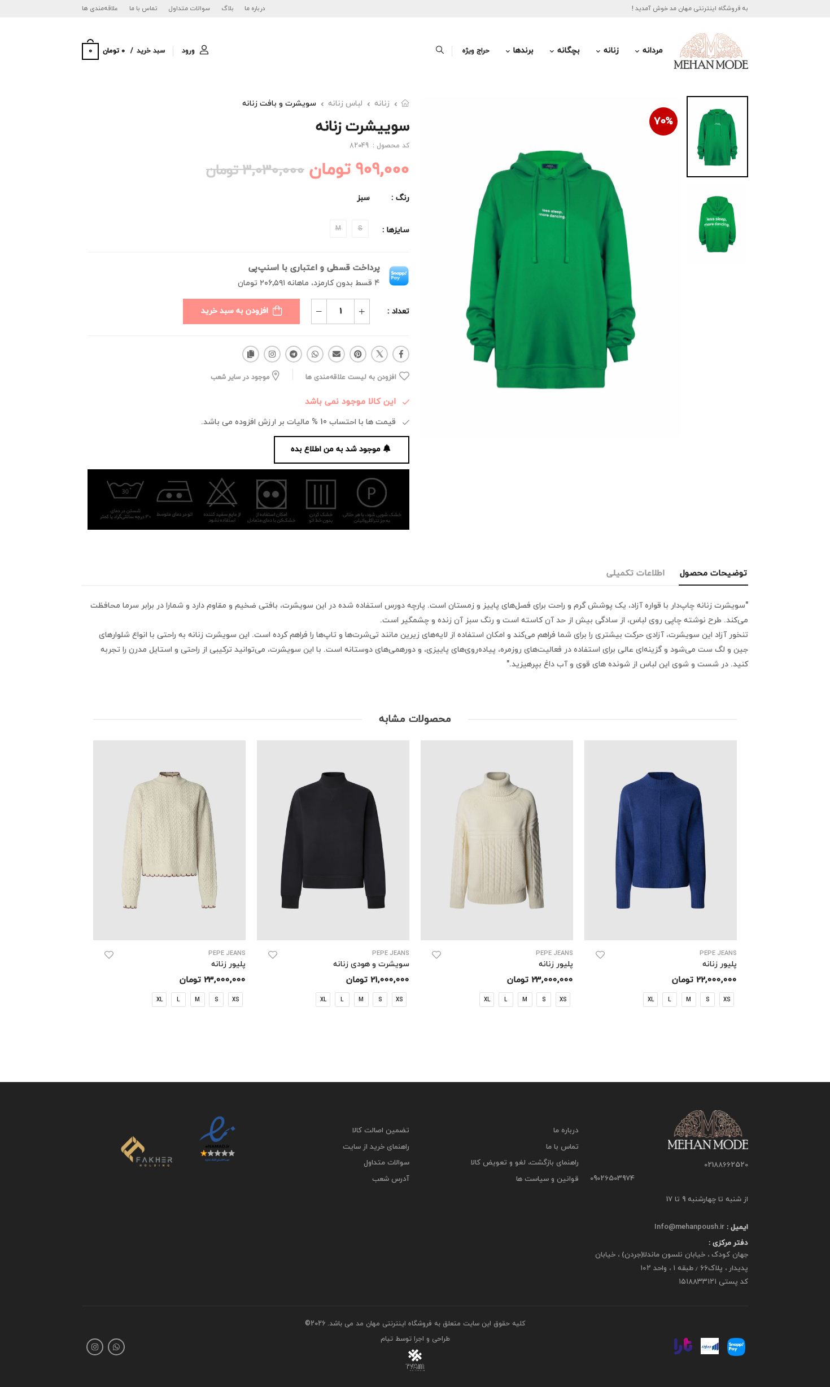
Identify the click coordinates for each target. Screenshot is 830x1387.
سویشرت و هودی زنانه (371, 964)
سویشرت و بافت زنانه (279, 103)
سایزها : (395, 230)
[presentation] (728, 885)
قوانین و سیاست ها (547, 1179)
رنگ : (400, 198)
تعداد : (398, 311)
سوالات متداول (189, 8)
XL (651, 1000)
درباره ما (254, 8)
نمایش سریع (661, 926)
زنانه (611, 50)
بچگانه (568, 50)
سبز (363, 198)
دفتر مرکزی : (728, 1243)
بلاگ (227, 8)
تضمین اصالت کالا (380, 1131)
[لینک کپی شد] (250, 354)
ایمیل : (736, 1227)
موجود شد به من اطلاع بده (336, 449)
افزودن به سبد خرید (234, 311)
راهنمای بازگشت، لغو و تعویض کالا (525, 1163)
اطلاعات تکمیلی (635, 573)
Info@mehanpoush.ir (689, 1227)
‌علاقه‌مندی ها (100, 8)
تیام (387, 1338)
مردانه (653, 50)
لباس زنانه (345, 103)
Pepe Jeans (718, 953)
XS (563, 1000)
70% (663, 122)
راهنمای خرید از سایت (376, 1146)
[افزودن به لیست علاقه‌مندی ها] (600, 955)
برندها (523, 50)
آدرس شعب (390, 1179)
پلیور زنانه (556, 964)
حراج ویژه (476, 50)
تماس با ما (143, 8)
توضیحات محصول (713, 573)
